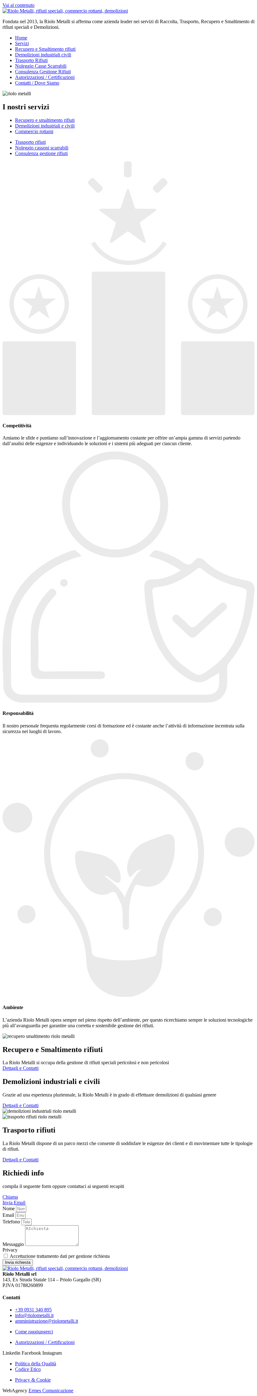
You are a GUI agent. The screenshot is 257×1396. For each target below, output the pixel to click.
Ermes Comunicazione (51, 1390)
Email (9, 1215)
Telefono (12, 1221)
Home (21, 37)
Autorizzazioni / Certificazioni (45, 77)
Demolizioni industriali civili (43, 54)
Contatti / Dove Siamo (37, 83)
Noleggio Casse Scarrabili (40, 66)
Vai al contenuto (18, 5)
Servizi (22, 43)
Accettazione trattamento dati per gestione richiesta (60, 1256)
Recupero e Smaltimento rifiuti (45, 49)
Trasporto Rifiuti (31, 60)
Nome (9, 1208)
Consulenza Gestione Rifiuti (43, 71)
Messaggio (14, 1244)
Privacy (10, 1250)
